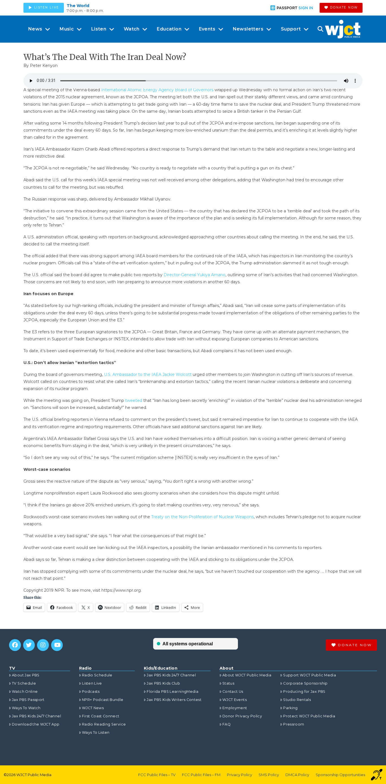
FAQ (226, 724)
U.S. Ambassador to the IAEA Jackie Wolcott (148, 374)
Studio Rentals (297, 700)
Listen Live (92, 683)
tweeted (133, 400)
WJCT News (93, 708)
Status (228, 683)
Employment (234, 708)
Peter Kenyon (44, 65)
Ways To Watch (26, 708)
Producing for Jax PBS (304, 691)
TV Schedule (24, 683)
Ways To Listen (96, 732)
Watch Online (25, 691)
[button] (320, 29)
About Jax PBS (26, 675)
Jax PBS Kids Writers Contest (174, 700)
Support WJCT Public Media (309, 675)
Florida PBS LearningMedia (172, 691)
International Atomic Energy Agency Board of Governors (157, 89)
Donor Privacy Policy (242, 716)
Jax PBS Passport (28, 700)
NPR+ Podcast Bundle (102, 700)
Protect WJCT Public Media (309, 716)
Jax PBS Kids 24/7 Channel (36, 716)
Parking (290, 708)
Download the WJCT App (35, 724)
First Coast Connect (101, 716)
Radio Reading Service (104, 724)
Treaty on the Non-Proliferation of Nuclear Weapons (202, 516)
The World (78, 5)
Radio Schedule (97, 675)
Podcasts (91, 691)
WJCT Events (234, 700)
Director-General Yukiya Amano (194, 274)
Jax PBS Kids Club (163, 683)
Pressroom (293, 724)
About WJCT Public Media (246, 675)
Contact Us (232, 691)
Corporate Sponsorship (305, 683)
